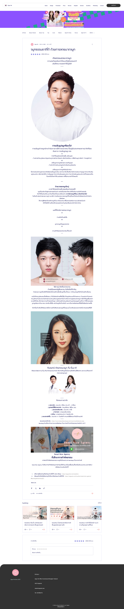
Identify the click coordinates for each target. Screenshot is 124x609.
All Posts (24, 33)
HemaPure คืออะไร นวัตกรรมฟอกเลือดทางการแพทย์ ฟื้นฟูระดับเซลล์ (33, 524)
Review (76, 33)
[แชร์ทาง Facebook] (31, 488)
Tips (48, 33)
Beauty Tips (41, 33)
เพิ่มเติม (91, 33)
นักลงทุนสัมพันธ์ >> (61, 607)
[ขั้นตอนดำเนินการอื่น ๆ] (92, 44)
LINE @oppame (38, 583)
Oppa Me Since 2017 (15, 579)
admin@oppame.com (39, 588)
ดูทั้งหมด (100, 503)
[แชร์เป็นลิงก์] (44, 488)
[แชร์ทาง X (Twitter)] (36, 488)
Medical (59, 33)
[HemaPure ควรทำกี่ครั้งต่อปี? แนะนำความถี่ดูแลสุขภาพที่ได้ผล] (89, 513)
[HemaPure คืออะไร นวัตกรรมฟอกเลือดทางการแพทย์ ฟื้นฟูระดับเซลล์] (34, 513)
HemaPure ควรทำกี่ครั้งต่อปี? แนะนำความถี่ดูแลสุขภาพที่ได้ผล (88, 524)
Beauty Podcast (32, 33)
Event (54, 33)
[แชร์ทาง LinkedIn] (40, 488)
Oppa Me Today (68, 33)
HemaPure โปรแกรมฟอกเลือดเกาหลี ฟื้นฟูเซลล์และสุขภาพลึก (61, 524)
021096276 (40, 593)
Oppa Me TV (83, 33)
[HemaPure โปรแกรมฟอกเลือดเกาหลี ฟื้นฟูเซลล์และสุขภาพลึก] (62, 513)
